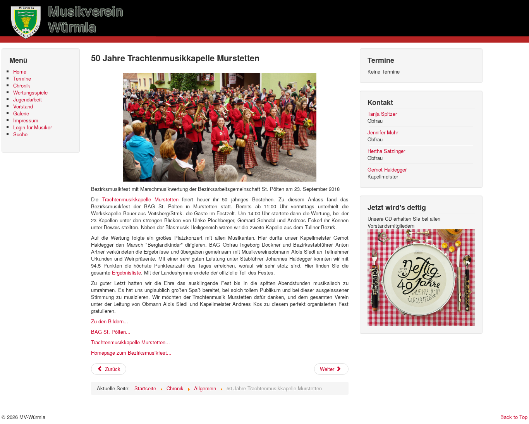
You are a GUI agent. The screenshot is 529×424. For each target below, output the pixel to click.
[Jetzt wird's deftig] (421, 276)
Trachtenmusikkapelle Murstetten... (130, 342)
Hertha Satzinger (386, 150)
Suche (20, 134)
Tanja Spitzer (382, 113)
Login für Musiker (32, 127)
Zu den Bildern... (109, 321)
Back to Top (513, 417)
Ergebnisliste (126, 272)
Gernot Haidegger (387, 169)
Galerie (21, 113)
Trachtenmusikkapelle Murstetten (140, 199)
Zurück (111, 369)
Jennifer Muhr (383, 132)
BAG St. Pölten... (111, 331)
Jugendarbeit (27, 99)
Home (19, 71)
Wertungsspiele (30, 92)
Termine (22, 78)
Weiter (328, 369)
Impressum (25, 120)
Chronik (21, 85)
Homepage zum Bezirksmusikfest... (131, 352)
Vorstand (23, 106)
